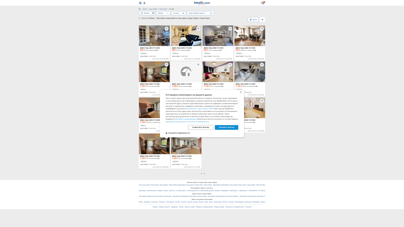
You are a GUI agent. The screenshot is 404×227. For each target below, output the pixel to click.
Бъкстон (172, 190)
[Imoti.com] (140, 9)
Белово (231, 202)
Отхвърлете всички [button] (200, 127)
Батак (211, 202)
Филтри (146, 13)
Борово (160, 190)
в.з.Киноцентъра (192, 190)
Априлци (162, 202)
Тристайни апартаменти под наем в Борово (223, 196)
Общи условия (219, 207)
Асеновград (170, 202)
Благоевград (265, 202)
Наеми (181, 207)
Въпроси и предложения (204, 207)
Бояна (166, 190)
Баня (206, 202)
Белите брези (151, 190)
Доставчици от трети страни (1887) (199, 109)
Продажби (174, 207)
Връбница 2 (243, 190)
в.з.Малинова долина (206, 190)
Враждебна (225, 190)
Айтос (141, 202)
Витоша (217, 190)
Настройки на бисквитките (176, 122)
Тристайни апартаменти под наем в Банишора (155, 196)
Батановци (217, 202)
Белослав (248, 202)
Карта (254, 19)
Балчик (190, 202)
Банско (201, 202)
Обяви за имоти (164, 207)
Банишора (142, 190)
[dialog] (202, 113)
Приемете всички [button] (226, 127)
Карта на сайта (190, 207)
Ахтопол (184, 202)
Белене (225, 202)
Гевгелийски (253, 190)
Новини (155, 207)
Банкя (196, 202)
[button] (178, 133)
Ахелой (177, 202)
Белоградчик (239, 202)
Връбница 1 (234, 190)
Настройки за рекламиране (185, 119)
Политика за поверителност (234, 207)
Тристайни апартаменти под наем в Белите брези (189, 196)
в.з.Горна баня (181, 190)
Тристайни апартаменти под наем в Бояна (254, 196)
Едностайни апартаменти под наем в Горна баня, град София (190, 185)
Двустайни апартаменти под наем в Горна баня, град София (234, 185)
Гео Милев (261, 190)
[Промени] (167, 13)
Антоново (154, 202)
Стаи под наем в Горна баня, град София (153, 185)
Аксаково (147, 202)
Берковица (256, 202)
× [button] (240, 92)
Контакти (248, 207)
